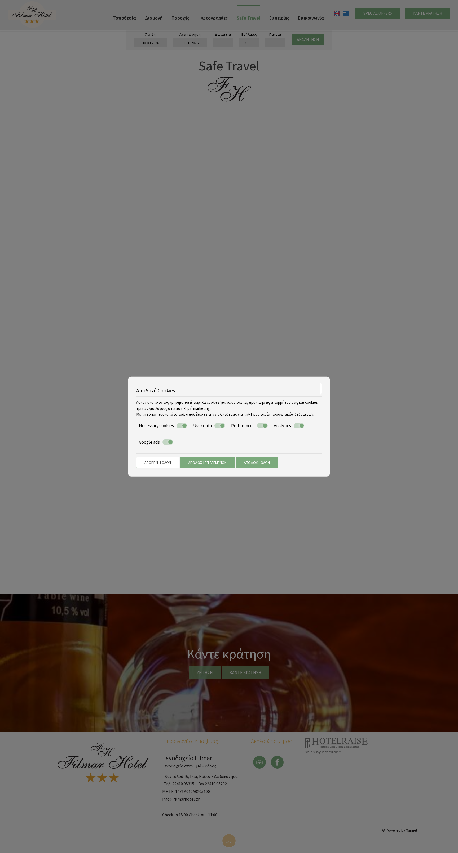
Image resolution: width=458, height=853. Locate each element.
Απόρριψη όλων (157, 462)
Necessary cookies (156, 425)
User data (202, 425)
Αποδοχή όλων (257, 462)
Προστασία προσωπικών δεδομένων (282, 414)
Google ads (149, 442)
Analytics (282, 425)
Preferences (242, 425)
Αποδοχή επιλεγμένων (207, 462)
